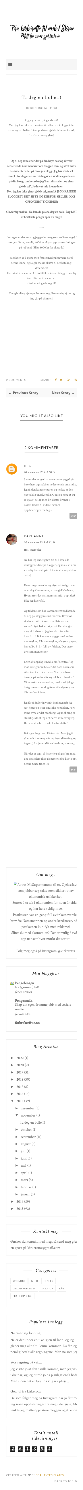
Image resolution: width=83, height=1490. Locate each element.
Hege (29, 466)
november (28, 1115)
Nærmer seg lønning (25, 1333)
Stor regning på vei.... (26, 1362)
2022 (20, 1058)
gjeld (34, 1281)
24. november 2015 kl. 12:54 (39, 542)
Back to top (64, 1481)
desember (28, 1108)
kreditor (47, 1288)
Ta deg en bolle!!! (32, 1122)
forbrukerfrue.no (27, 1022)
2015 (19, 1101)
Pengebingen (24, 983)
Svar (73, 515)
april (24, 1172)
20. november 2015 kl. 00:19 (39, 472)
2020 (20, 1065)
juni (24, 1158)
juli (23, 1151)
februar (26, 1187)
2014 (19, 1201)
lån (61, 1288)
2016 (19, 1093)
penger (48, 1281)
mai (23, 1165)
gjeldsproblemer (24, 1288)
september (28, 1136)
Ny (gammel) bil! (27, 987)
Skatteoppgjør (22, 1296)
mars (24, 1179)
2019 (19, 1072)
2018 (19, 1079)
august (26, 1144)
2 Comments (16, 379)
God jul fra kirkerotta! (26, 1391)
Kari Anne (34, 536)
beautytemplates (50, 1475)
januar (25, 1194)
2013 (19, 1208)
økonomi (19, 1281)
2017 (19, 1086)
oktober (26, 1129)
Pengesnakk (23, 1000)
